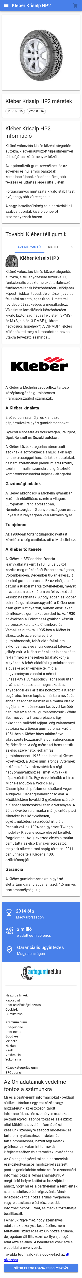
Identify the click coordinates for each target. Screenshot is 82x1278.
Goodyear (12, 1036)
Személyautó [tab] (29, 247)
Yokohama (13, 1059)
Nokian (10, 1046)
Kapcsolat (12, 1000)
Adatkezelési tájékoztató (23, 1005)
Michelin (11, 1041)
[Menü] (6, 5)
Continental (13, 1032)
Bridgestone (14, 1027)
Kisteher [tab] (56, 247)
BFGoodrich (14, 1072)
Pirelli (9, 1050)
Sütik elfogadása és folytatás (41, 1268)
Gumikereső (14, 1014)
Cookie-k (11, 1009)
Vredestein (13, 1055)
